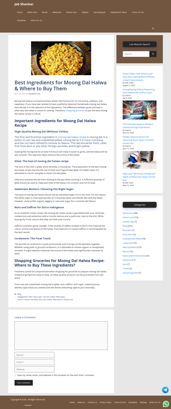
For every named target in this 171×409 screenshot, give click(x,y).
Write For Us (36, 20)
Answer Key (71, 12)
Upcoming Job (99, 12)
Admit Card (32, 12)
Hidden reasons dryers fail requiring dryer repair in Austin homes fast (138, 140)
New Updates (129, 247)
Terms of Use (138, 12)
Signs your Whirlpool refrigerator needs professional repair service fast (139, 176)
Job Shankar (24, 4)
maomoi (28, 405)
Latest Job (127, 242)
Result (44, 12)
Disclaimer (21, 20)
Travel (126, 268)
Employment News (118, 12)
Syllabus (85, 12)
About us (81, 402)
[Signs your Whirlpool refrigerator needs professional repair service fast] (140, 160)
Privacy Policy (105, 402)
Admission (56, 12)
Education (128, 234)
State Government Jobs (134, 255)
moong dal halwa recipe (72, 137)
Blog (19, 294)
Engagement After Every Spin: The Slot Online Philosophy (41, 297)
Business (127, 230)
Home (19, 12)
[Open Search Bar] (153, 28)
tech (125, 264)
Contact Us (92, 402)
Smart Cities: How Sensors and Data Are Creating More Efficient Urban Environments (138, 76)
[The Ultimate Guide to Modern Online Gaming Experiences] (140, 110)
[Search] (153, 54)
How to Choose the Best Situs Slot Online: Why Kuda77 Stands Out (45, 299)
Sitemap (143, 402)
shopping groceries (75, 110)
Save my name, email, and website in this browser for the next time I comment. (56, 375)
